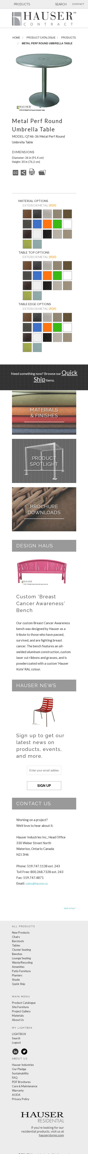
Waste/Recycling (22, 962)
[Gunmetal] (27, 227)
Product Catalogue (41, 37)
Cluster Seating (21, 949)
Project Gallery (21, 1011)
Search (16, 1038)
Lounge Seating (21, 958)
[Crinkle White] (37, 234)
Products (68, 37)
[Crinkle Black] (27, 234)
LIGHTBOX (19, 1034)
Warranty (18, 1090)
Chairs (16, 937)
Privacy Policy (20, 1099)
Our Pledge (19, 1069)
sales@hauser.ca (36, 883)
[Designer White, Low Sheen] (67, 227)
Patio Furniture (21, 971)
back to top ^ (70, 908)
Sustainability (20, 1073)
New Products (21, 932)
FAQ (15, 1077)
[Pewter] (47, 214)
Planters (17, 975)
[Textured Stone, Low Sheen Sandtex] (37, 217)
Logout (16, 1042)
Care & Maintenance (24, 1086)
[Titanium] (57, 217)
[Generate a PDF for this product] (32, 174)
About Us (18, 1020)
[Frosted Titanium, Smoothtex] (67, 237)
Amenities (18, 966)
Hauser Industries (23, 1064)
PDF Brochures (21, 1082)
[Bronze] (67, 217)
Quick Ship (18, 984)
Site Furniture (20, 1007)
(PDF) (52, 205)
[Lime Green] (57, 227)
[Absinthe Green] (27, 247)
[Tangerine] (47, 227)
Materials (18, 1015)
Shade (16, 979)
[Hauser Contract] (44, 19)
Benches (17, 954)
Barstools (18, 941)
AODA (16, 1094)
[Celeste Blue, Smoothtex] (37, 247)
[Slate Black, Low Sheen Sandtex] (47, 237)
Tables (16, 945)
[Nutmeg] (27, 217)
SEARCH (60, 4)
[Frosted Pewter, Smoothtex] (57, 237)
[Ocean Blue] (37, 227)
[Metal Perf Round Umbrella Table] (44, 81)
